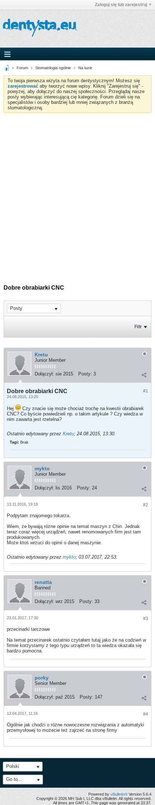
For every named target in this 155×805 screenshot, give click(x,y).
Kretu (41, 354)
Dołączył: (44, 374)
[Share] (144, 375)
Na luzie (85, 68)
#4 (145, 714)
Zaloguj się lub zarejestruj (121, 4)
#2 (145, 504)
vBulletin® (119, 794)
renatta (43, 582)
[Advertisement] (77, 194)
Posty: (85, 374)
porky (42, 678)
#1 (145, 390)
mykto (42, 468)
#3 (145, 618)
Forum (22, 68)
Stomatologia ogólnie (53, 68)
